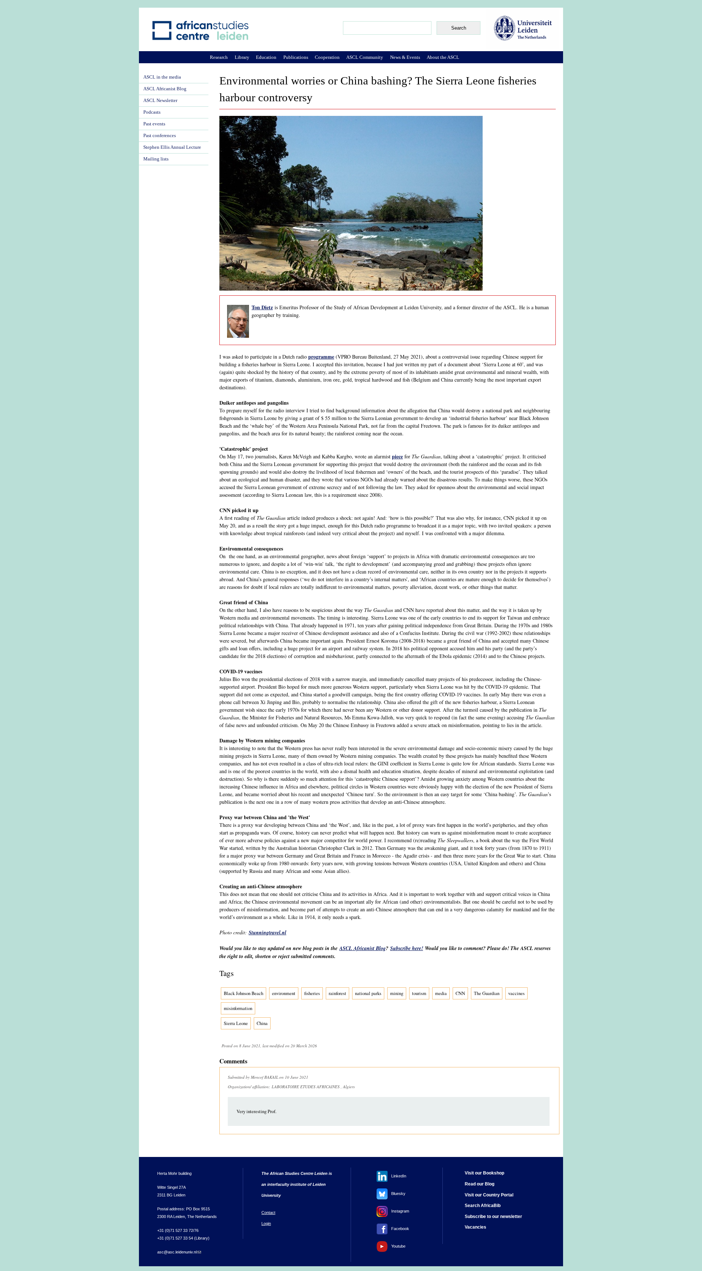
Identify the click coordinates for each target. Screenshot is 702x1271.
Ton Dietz (262, 307)
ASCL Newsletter (160, 100)
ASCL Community (364, 57)
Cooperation (327, 57)
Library (242, 57)
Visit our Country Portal (489, 1195)
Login (266, 1223)
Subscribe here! (406, 948)
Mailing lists (156, 159)
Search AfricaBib (483, 1205)
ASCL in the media (162, 77)
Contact (268, 1212)
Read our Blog (479, 1184)
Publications (295, 57)
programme (321, 356)
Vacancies (475, 1227)
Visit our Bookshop (484, 1173)
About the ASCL (443, 57)
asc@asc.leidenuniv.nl (179, 1252)
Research (219, 57)
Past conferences (159, 135)
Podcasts (152, 112)
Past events (154, 123)
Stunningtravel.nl (267, 932)
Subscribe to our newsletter (493, 1216)
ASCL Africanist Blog (362, 948)
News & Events (405, 57)
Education (266, 57)
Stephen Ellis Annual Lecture (172, 147)
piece (397, 456)
